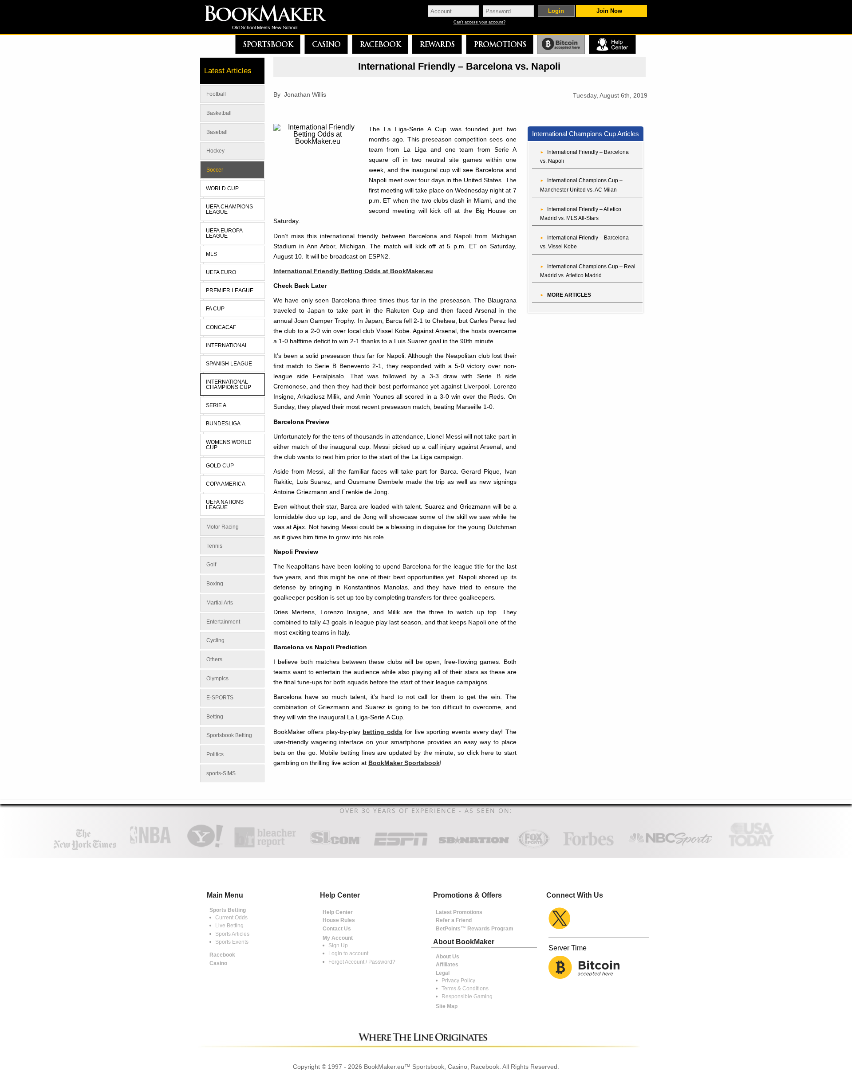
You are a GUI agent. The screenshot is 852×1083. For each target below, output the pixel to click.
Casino (326, 44)
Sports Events (231, 942)
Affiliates (447, 964)
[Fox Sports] (533, 847)
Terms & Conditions (465, 988)
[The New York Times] (85, 848)
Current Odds (231, 917)
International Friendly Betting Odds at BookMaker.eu (353, 271)
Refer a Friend (454, 920)
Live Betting (229, 925)
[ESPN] (401, 847)
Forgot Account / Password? (361, 962)
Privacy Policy (458, 980)
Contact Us (337, 929)
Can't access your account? (479, 22)
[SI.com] (335, 847)
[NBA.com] (150, 847)
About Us (447, 957)
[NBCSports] (670, 847)
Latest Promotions (459, 912)
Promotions (499, 44)
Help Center (338, 912)
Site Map (447, 1006)
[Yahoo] (204, 847)
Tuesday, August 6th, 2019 (610, 96)
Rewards (436, 44)
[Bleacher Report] (265, 847)
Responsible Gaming (467, 996)
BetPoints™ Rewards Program (474, 929)
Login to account (348, 953)
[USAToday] (753, 847)
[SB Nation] (473, 847)
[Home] (271, 14)
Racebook (380, 44)
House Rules (339, 920)
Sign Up (338, 945)
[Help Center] (612, 44)
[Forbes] (588, 847)
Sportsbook (268, 44)
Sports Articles (232, 934)
